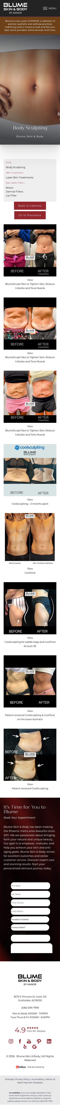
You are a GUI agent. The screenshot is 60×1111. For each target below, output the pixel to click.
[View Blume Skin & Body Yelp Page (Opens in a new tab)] (25, 1047)
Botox (9, 187)
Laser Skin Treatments (19, 177)
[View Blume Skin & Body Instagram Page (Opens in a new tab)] (11, 1042)
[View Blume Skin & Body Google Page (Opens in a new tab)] (34, 1047)
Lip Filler (11, 195)
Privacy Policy (22, 1079)
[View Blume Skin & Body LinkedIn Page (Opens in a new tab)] (49, 1042)
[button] (45, 8)
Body (9, 162)
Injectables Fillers (15, 183)
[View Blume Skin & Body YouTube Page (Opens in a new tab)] (29, 1042)
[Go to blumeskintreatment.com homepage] (17, 8)
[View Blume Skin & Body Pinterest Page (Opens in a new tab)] (39, 1042)
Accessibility (37, 1079)
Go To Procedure (30, 215)
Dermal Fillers (14, 191)
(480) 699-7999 (45, 1101)
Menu (52, 8)
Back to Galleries (30, 205)
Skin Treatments (14, 172)
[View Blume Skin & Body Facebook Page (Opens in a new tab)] (20, 1042)
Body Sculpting (15, 167)
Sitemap (9, 1079)
